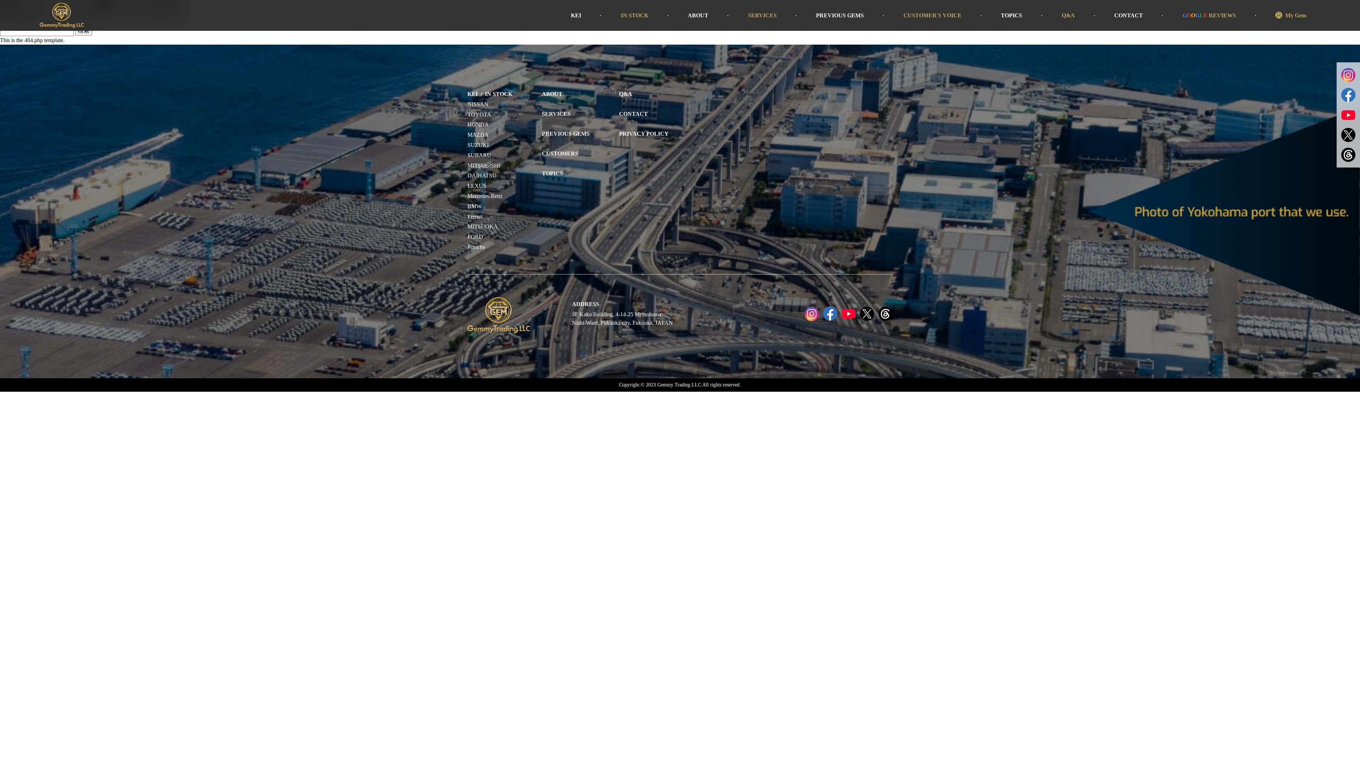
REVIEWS (1209, 15)
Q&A (1068, 15)
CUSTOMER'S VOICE (932, 15)
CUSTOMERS (560, 154)
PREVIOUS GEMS (840, 15)
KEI (576, 15)
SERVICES (762, 15)
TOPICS (1011, 15)
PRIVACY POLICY (644, 134)
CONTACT (1128, 15)
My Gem (1295, 15)
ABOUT (698, 15)
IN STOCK (634, 15)
